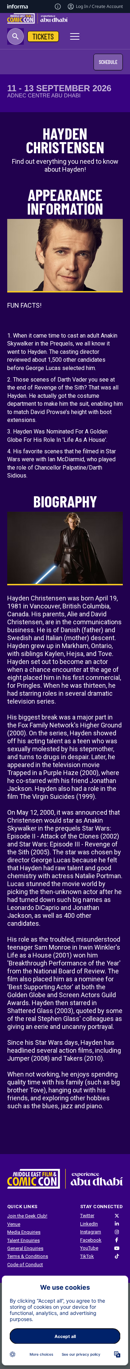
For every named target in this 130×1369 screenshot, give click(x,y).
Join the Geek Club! (27, 1216)
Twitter (87, 1215)
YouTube (89, 1248)
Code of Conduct (25, 1264)
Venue (13, 1224)
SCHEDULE (108, 62)
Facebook (90, 1240)
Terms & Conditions (27, 1256)
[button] (15, 36)
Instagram (90, 1231)
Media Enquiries (23, 1232)
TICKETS (43, 36)
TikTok (87, 1256)
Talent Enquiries (23, 1240)
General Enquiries (25, 1248)
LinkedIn (89, 1224)
